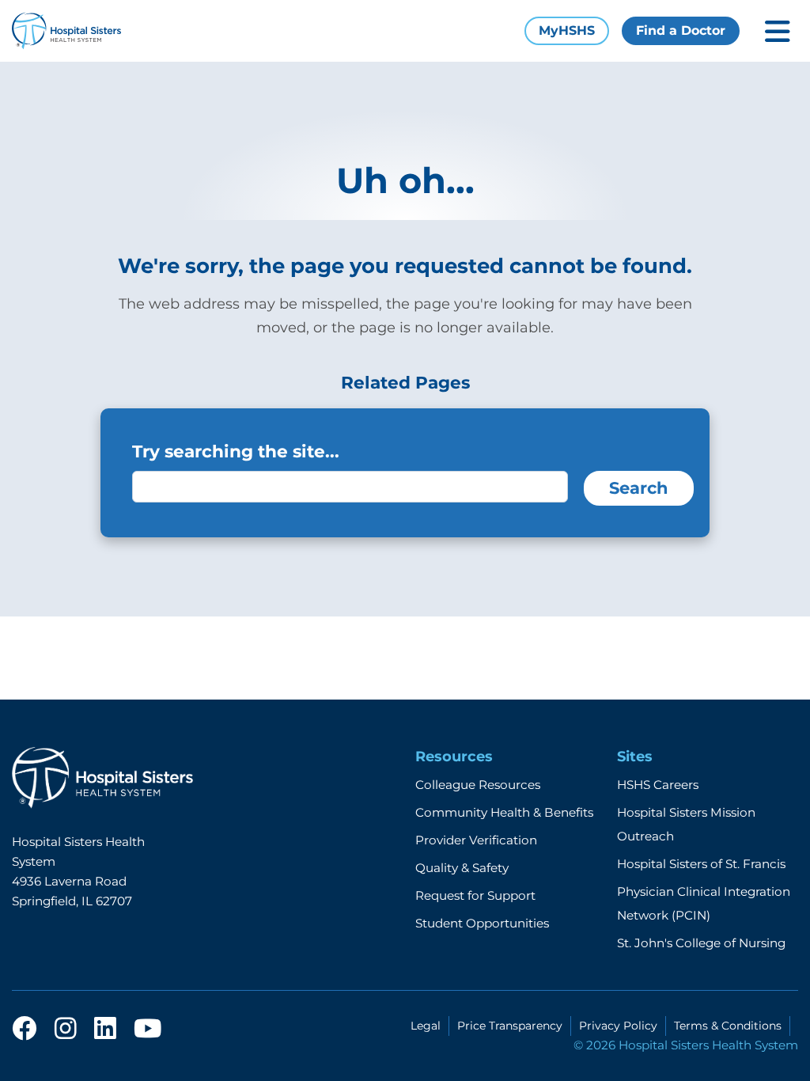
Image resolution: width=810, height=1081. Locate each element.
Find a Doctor (680, 30)
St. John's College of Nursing (701, 942)
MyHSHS (567, 30)
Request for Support (475, 895)
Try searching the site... (235, 451)
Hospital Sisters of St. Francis (701, 863)
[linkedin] (105, 1029)
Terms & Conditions (728, 1025)
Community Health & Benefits (504, 812)
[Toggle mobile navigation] (777, 31)
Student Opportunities (482, 923)
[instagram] (66, 1029)
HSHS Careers (657, 784)
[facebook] (24, 1029)
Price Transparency (509, 1025)
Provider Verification (476, 840)
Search (638, 488)
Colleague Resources (477, 784)
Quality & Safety (462, 867)
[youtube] (147, 1029)
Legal (426, 1025)
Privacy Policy (618, 1025)
